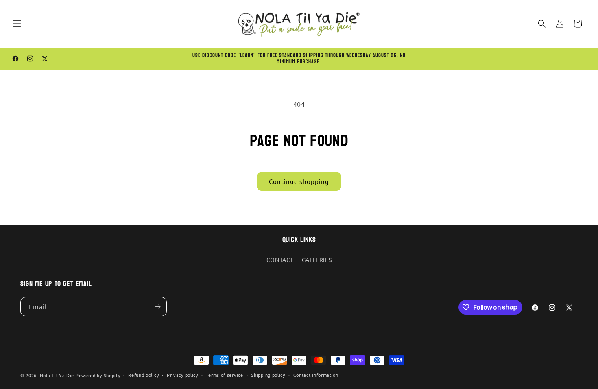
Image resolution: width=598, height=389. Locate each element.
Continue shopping (299, 181)
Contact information (315, 375)
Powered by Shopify (98, 375)
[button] (17, 24)
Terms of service (224, 375)
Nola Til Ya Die (57, 375)
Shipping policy (268, 375)
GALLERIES (317, 259)
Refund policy (143, 375)
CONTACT (280, 259)
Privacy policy (182, 375)
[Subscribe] (157, 306)
